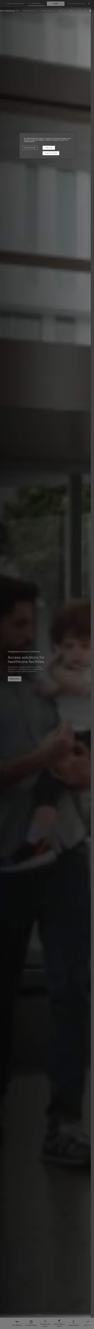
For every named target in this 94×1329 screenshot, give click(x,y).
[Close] (73, 135)
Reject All (49, 148)
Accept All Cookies (51, 153)
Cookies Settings (30, 148)
